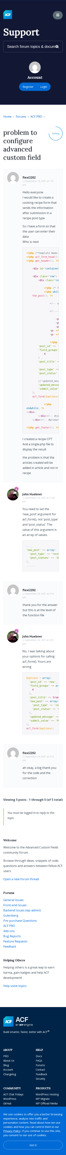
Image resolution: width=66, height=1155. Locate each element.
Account (8, 1069)
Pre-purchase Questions (20, 921)
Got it (33, 1145)
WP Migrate (43, 1099)
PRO (6, 1056)
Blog (6, 1065)
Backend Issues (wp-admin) (22, 910)
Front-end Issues (15, 905)
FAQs (39, 1060)
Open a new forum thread (21, 879)
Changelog (9, 1074)
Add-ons (9, 931)
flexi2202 (29, 177)
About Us (8, 1060)
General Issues (13, 900)
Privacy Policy (12, 1131)
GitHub (7, 1103)
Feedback (9, 946)
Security (40, 1078)
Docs (39, 1056)
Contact (40, 1069)
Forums (21, 117)
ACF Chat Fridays (13, 1094)
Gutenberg (10, 915)
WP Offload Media (47, 1103)
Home (7, 117)
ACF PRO (36, 117)
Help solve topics (15, 986)
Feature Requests (15, 941)
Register (28, 86)
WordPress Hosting (47, 1094)
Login (43, 86)
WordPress (9, 1099)
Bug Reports (12, 936)
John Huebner (32, 494)
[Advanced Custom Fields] (8, 14)
